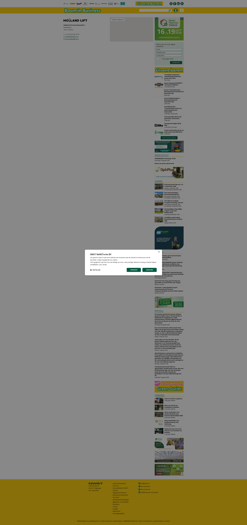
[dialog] (123, 262)
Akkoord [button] (149, 270)
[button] (95, 270)
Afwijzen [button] (133, 270)
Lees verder (103, 265)
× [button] (159, 252)
